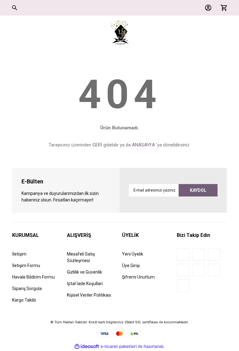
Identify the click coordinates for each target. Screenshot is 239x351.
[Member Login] (206, 8)
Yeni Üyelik (132, 254)
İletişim (19, 254)
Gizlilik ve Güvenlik (84, 272)
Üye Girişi (131, 265)
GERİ (97, 145)
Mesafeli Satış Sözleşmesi (81, 257)
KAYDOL (198, 190)
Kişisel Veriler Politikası (89, 295)
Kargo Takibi (24, 300)
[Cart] (222, 8)
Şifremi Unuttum (138, 277)
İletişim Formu (26, 265)
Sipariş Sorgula (27, 288)
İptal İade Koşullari (85, 283)
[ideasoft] (86, 346)
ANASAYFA (143, 145)
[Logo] (119, 32)
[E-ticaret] (119, 346)
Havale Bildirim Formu (33, 277)
